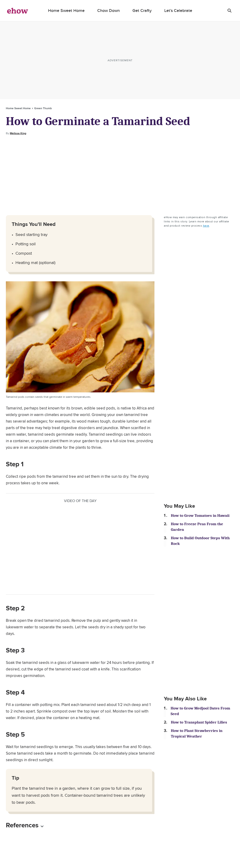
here (206, 226)
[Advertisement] (120, 175)
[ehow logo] (17, 10)
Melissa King (18, 133)
